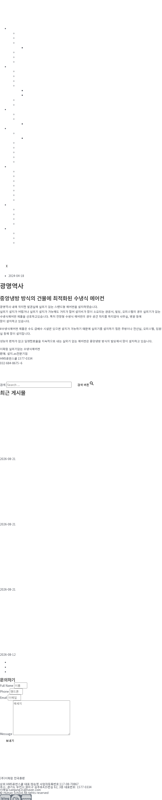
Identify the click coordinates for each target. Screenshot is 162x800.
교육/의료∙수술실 (27, 190)
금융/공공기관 (25, 195)
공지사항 (22, 238)
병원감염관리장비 (28, 152)
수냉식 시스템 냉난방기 (31, 100)
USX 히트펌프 (25, 81)
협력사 (21, 219)
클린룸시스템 (25, 147)
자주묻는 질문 (25, 242)
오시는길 (22, 223)
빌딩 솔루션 (24, 52)
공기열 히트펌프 (27, 76)
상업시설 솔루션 (27, 57)
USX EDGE (24, 85)
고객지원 (13, 228)
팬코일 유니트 (25, 105)
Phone (5, 691)
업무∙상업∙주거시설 (28, 200)
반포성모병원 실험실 (17, 580)
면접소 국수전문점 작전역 (22, 645)
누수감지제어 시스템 (29, 114)
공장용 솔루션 (34, 90)
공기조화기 (24, 142)
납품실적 (13, 166)
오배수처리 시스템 (28, 119)
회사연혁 (22, 214)
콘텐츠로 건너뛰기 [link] (11, 2)
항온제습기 (24, 157)
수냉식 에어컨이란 (28, 33)
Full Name (7, 685)
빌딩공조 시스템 (27, 71)
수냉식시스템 (16, 28)
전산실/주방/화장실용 (38, 47)
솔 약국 (6, 515)
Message (6, 734)
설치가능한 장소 (27, 38)
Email (4, 697)
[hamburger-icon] (6, 20)
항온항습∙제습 (17, 128)
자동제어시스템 (18, 109)
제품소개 (22, 42)
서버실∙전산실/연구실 (30, 181)
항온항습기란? (26, 133)
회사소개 (13, 204)
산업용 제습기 (25, 161)
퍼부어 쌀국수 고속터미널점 (24, 449)
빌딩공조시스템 (18, 66)
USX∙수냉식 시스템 (28, 176)
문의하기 (22, 233)
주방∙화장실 (24, 185)
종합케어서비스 (26, 61)
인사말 (21, 209)
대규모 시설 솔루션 (37, 95)
